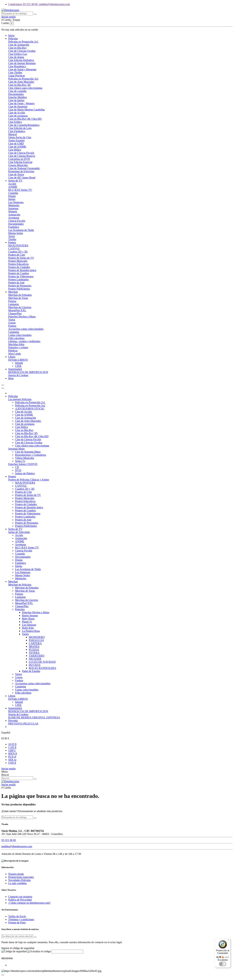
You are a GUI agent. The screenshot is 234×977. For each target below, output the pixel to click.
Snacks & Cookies (18, 375)
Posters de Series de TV (21, 257)
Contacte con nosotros (20, 896)
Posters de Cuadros (18, 273)
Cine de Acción (16, 112)
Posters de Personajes (19, 285)
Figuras (12, 301)
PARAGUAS (36, 640)
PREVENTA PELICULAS (23, 723)
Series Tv (20, 461)
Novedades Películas (19, 880)
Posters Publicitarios (19, 288)
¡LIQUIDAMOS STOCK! (29, 408)
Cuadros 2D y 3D (18, 251)
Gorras (12, 322)
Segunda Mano (16, 448)
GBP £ (12, 750)
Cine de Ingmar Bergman (22, 63)
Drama (12, 196)
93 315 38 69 (8, 840)
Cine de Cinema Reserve (21, 155)
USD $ (12, 762)
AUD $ (12, 744)
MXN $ (12, 753)
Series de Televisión (19, 532)
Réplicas (12, 350)
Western (12, 211)
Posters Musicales (17, 260)
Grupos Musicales (18, 165)
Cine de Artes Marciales (21, 81)
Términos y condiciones (21, 919)
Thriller (12, 239)
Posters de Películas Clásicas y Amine (28, 479)
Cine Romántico (17, 66)
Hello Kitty (28, 627)
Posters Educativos (18, 264)
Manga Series (15, 233)
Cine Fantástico (16, 131)
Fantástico (13, 227)
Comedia (13, 193)
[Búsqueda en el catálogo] (35, 14)
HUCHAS (34, 664)
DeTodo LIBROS (18, 359)
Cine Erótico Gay (17, 54)
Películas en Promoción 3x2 (23, 78)
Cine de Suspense (17, 106)
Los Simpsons (15, 202)
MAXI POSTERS (18, 245)
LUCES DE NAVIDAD (42, 661)
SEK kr (12, 759)
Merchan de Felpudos (20, 294)
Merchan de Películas (19, 584)
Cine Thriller (15, 72)
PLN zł (12, 756)
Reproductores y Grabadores (30, 454)
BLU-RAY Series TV (20, 189)
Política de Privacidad (20, 899)
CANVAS (14, 248)
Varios (11, 319)
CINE (18, 366)
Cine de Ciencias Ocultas (21, 50)
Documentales (16, 94)
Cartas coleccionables (20, 335)
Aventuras (13, 217)
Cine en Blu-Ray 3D (19, 84)
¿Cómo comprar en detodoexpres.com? (29, 902)
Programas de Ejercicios (21, 171)
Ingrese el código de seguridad (17, 948)
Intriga (11, 199)
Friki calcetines (16, 338)
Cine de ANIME (17, 146)
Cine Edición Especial (20, 162)
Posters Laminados (18, 279)
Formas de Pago (17, 922)
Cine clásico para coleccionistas (25, 87)
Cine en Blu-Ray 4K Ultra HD (25, 118)
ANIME (12, 186)
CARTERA (35, 643)
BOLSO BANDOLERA (42, 668)
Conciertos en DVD (19, 159)
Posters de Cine (16, 254)
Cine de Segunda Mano (28, 451)
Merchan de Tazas (18, 298)
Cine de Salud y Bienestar (22, 69)
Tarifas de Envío (17, 916)
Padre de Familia (31, 671)
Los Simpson (29, 624)
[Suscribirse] (35, 937)
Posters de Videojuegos (20, 276)
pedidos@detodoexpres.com (16, 846)
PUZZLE (34, 649)
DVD (18, 470)
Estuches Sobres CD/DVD (22, 464)
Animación (14, 214)
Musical (12, 134)
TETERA (34, 652)
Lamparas (13, 304)
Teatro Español (16, 140)
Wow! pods (14, 353)
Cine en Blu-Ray (17, 47)
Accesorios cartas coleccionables (26, 328)
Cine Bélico (14, 149)
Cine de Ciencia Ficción (21, 152)
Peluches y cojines (18, 347)
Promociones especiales (21, 877)
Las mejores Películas (20, 399)
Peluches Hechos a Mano (22, 316)
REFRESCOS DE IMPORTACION (28, 372)
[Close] (2, 388)
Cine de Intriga (16, 100)
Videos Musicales (24, 457)
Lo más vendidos (17, 883)
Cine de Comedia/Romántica (23, 125)
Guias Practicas (16, 75)
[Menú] (228, 940)
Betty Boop (28, 618)
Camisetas (13, 332)
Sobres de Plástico (25, 473)
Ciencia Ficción (16, 220)
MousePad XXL (17, 310)
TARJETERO (36, 655)
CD (17, 467)
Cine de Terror (16, 174)
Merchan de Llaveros (19, 307)
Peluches (20, 609)
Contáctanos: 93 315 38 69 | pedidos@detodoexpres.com (39, 4)
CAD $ (12, 747)
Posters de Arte (16, 282)
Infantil (19, 362)
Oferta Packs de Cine (19, 137)
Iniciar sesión (8, 768)
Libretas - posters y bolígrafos (24, 341)
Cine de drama (16, 57)
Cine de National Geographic (24, 168)
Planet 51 (27, 621)
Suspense (13, 208)
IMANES (34, 646)
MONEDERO (37, 637)
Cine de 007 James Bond (21, 177)
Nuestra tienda (16, 873)
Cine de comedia (17, 91)
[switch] (222, 964)
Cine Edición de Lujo (20, 128)
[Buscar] (35, 778)
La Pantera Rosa (31, 630)
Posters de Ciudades (19, 267)
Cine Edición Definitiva (21, 60)
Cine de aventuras (18, 115)
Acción (12, 183)
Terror (11, 236)
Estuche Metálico (17, 97)
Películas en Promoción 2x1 (23, 41)
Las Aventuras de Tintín (21, 230)
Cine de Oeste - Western (21, 103)
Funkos (12, 325)
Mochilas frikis (16, 344)
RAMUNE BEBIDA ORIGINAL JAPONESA (34, 717)
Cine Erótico (15, 121)
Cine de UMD (16, 143)
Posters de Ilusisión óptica (22, 270)
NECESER (35, 658)
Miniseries (13, 205)
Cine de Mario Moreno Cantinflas (26, 109)
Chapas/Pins (15, 313)
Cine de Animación (18, 44)
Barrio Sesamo (30, 615)
